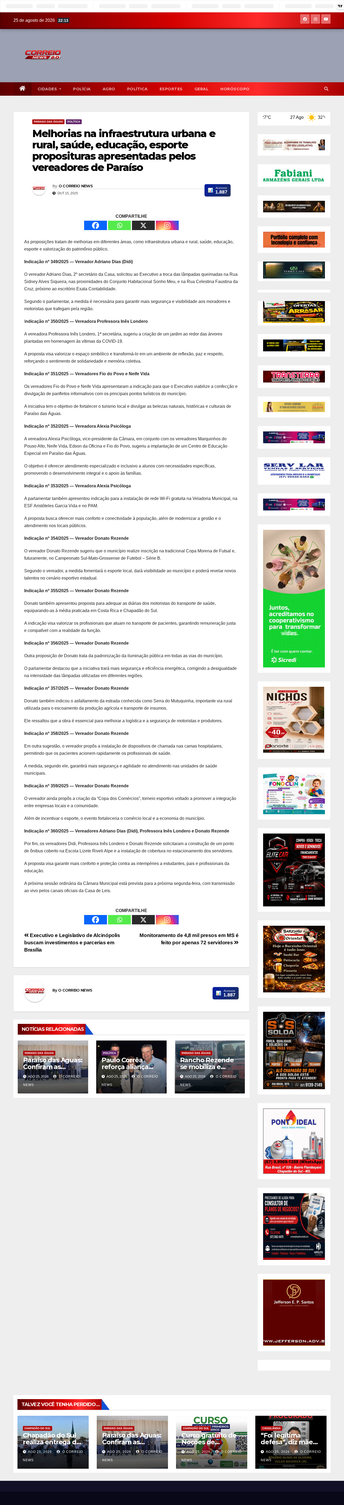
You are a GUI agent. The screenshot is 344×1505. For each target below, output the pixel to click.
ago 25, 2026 (40, 1452)
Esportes (171, 89)
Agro (109, 89)
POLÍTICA (137, 89)
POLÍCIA (82, 89)
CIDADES (48, 89)
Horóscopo (235, 89)
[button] (326, 89)
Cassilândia (271, 1428)
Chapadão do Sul (37, 1428)
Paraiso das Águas (48, 121)
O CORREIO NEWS (76, 186)
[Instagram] (167, 225)
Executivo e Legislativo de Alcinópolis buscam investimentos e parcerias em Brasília (72, 942)
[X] (143, 225)
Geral (202, 89)
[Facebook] (95, 225)
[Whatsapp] (119, 225)
